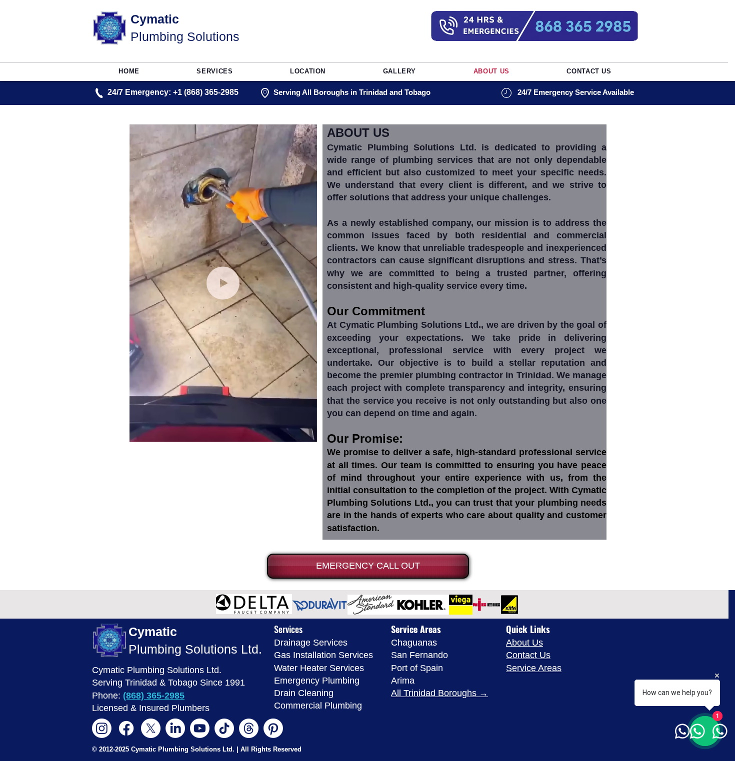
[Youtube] (200, 728)
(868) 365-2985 (153, 696)
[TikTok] (224, 728)
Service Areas (534, 668)
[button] (304, 431)
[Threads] (248, 728)
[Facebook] (126, 728)
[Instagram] (102, 728)
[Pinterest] (273, 728)
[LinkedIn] (175, 728)
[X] (150, 728)
